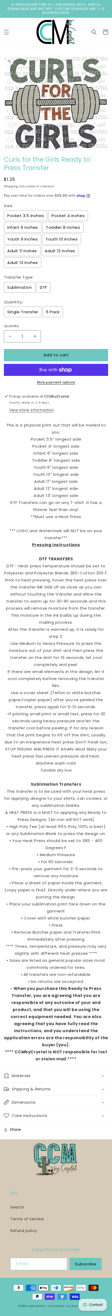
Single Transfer (22, 312)
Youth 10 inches (62, 239)
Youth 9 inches (22, 239)
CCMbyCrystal (35, 1306)
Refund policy (23, 1230)
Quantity (11, 325)
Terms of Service (27, 1219)
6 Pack (53, 312)
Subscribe (85, 1264)
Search (17, 1207)
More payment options (56, 382)
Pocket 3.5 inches (25, 215)
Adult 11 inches (22, 251)
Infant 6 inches (22, 227)
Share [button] (15, 1129)
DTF (43, 287)
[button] (6, 32)
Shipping (11, 186)
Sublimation (19, 287)
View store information (31, 410)
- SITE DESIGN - (56, 1306)
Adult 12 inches (60, 251)
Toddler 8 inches (63, 227)
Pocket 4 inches (68, 215)
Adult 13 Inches (22, 262)
